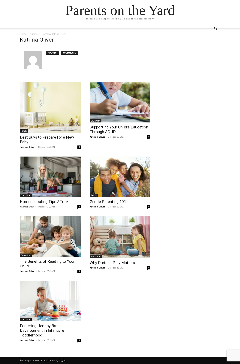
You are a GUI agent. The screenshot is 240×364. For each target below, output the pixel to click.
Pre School (96, 256)
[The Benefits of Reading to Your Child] (50, 236)
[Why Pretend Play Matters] (120, 237)
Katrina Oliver (27, 146)
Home (23, 34)
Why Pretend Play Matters (112, 262)
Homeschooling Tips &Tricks (45, 201)
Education (95, 120)
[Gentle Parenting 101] (120, 177)
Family (24, 131)
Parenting (26, 255)
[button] (215, 29)
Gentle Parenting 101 (108, 201)
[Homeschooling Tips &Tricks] (50, 177)
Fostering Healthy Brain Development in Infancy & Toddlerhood (42, 330)
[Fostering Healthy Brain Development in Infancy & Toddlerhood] (50, 301)
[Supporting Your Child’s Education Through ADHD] (120, 102)
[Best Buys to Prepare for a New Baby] (50, 107)
